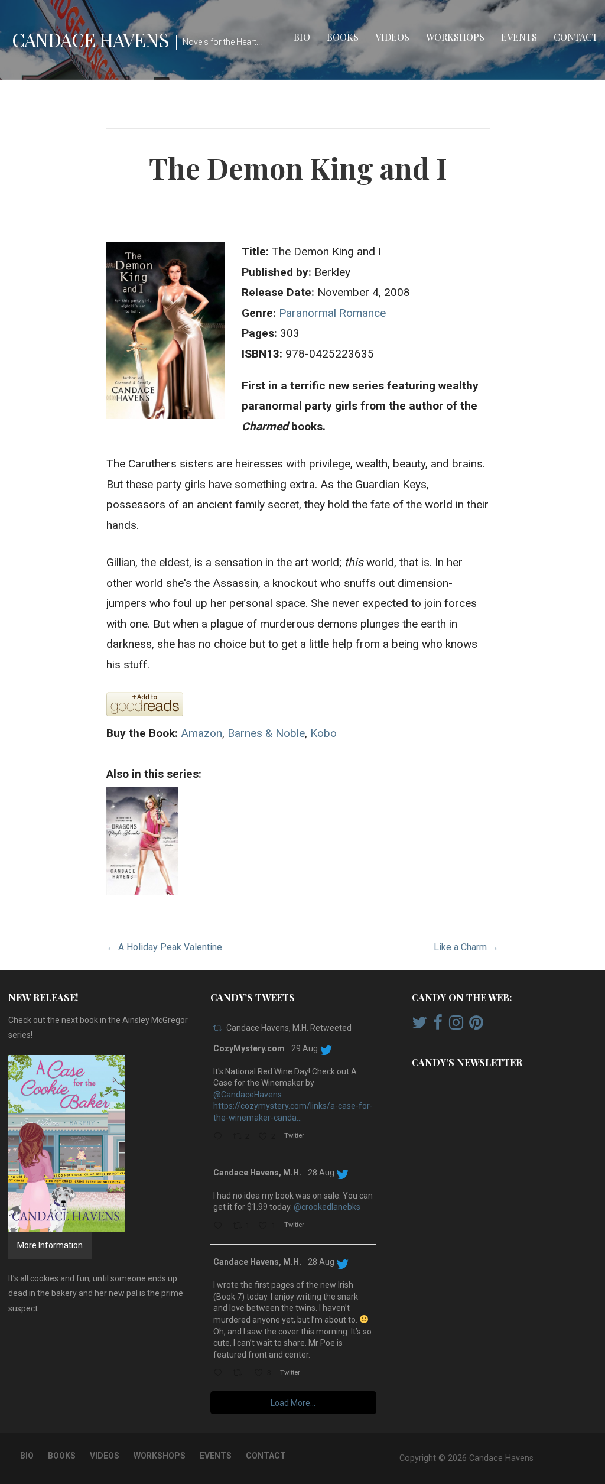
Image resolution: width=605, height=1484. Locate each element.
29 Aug (304, 1048)
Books (343, 37)
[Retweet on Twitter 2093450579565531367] (240, 1373)
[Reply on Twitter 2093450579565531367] (220, 1373)
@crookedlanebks (327, 1207)
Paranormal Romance (332, 313)
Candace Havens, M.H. (257, 1172)
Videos (392, 37)
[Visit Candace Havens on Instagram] (456, 1025)
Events (519, 37)
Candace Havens (90, 39)
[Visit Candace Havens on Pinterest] (476, 1025)
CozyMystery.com (249, 1048)
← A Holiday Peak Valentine (164, 947)
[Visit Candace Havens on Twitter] (419, 1025)
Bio (302, 37)
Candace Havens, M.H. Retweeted (289, 1027)
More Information (50, 1245)
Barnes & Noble (266, 733)
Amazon (201, 733)
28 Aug (321, 1172)
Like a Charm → (466, 947)
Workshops (455, 37)
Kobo (323, 733)
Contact (576, 37)
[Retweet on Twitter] (217, 1028)
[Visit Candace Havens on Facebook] (438, 1025)
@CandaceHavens (247, 1094)
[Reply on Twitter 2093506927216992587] (220, 1137)
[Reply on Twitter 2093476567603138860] (220, 1226)
